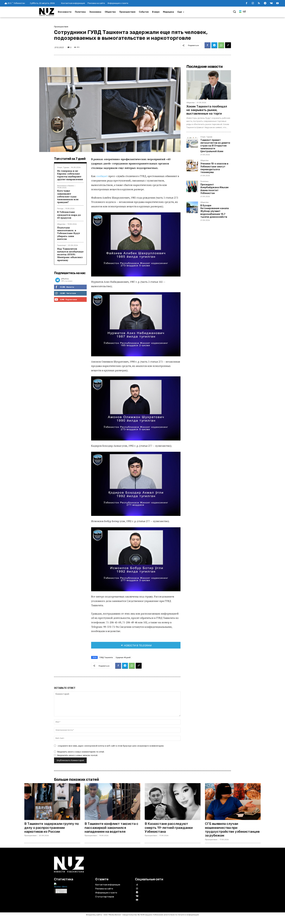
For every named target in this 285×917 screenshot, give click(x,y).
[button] (234, 11)
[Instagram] (253, 3)
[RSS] (259, 3)
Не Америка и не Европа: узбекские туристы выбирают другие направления (70, 175)
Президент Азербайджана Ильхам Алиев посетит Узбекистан (214, 189)
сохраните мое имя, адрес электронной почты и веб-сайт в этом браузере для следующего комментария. (111, 745)
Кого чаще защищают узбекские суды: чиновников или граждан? (68, 196)
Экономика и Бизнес (65, 186)
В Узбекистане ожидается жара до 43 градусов (69, 214)
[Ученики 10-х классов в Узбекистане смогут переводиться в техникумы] (192, 165)
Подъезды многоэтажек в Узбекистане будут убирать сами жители (68, 233)
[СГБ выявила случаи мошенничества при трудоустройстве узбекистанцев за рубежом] (233, 801)
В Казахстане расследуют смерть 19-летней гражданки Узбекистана (169, 828)
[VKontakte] (271, 3)
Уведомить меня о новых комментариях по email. (80, 751)
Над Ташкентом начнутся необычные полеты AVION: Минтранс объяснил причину (70, 254)
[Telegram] (265, 3)
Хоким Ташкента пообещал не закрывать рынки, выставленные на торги (206, 110)
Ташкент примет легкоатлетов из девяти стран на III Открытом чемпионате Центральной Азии (215, 146)
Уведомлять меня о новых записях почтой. (77, 755)
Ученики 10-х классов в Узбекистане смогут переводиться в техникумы (214, 168)
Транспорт (61, 245)
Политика (204, 181)
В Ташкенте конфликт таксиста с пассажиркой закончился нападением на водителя (111, 828)
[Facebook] (246, 3)
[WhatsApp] (221, 45)
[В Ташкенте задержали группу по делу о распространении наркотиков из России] (52, 801)
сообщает (102, 176)
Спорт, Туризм (63, 167)
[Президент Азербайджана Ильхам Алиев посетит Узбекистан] (192, 186)
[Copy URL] (228, 45)
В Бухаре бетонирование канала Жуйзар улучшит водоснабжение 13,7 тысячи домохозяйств (214, 211)
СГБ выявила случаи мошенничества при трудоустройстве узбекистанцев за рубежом (232, 829)
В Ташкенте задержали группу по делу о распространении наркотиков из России (51, 828)
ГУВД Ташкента (106, 657)
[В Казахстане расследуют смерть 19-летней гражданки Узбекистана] (173, 801)
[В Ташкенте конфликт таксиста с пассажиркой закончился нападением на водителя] (112, 801)
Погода (60, 208)
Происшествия (61, 27)
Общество (61, 224)
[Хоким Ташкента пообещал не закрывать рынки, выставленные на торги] (208, 85)
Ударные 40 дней (123, 657)
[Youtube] (277, 3)
